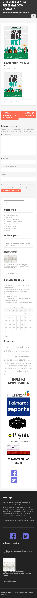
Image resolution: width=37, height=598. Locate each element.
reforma (12, 366)
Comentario (7, 134)
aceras (10, 347)
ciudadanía (19, 354)
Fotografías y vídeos (12, 224)
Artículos (9, 217)
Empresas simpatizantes (14, 222)
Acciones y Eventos (10, 101)
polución (27, 363)
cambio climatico (12, 354)
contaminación (9, 357)
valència (28, 371)
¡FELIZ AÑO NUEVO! (12, 274)
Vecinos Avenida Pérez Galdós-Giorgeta (14, 5)
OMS (12, 363)
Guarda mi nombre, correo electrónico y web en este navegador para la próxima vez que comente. (18, 186)
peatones (15, 363)
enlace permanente (22, 101)
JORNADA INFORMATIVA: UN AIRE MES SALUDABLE (10, 115)
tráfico (5, 371)
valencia (21, 371)
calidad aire (6, 354)
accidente (6, 347)
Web (4, 174)
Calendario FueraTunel (13, 219)
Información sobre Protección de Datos (19, 302)
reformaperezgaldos (22, 366)
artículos (13, 347)
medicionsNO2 (7, 363)
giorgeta (21, 360)
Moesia (28, 592)
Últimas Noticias (11, 228)
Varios (8, 230)
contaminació (24, 354)
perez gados (19, 363)
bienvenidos (27, 351)
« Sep (6, 336)
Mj (15, 68)
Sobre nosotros (11, 226)
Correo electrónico (10, 166)
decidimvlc (15, 360)
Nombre (6, 158)
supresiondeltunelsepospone (21, 368)
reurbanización (7, 368)
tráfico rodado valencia (11, 371)
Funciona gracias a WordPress (11, 592)
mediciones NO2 (28, 360)
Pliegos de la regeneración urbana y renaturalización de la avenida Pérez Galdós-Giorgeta (16, 266)
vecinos (5, 374)
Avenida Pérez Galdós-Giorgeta (18, 351)
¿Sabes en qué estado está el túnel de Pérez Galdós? (18, 244)
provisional (6, 366)
